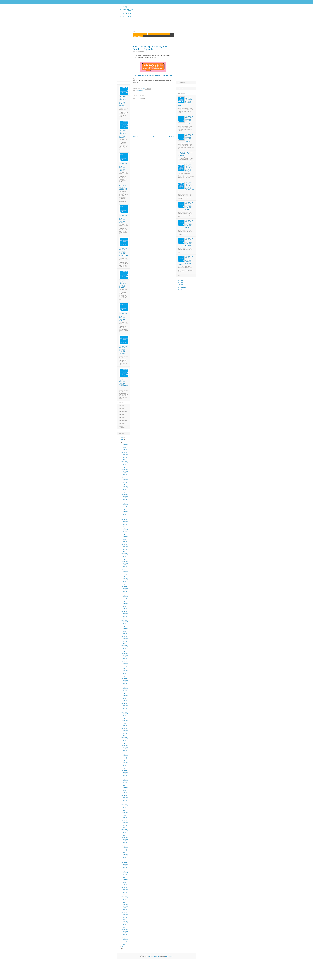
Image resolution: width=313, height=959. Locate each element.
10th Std (135, 34)
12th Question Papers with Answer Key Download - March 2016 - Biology (123, 317)
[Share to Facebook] (150, 89)
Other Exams (160, 34)
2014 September (139, 90)
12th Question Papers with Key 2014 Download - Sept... (124, 782)
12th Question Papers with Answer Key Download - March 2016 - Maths (123, 219)
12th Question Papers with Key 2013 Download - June (124, 447)
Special (135, 36)
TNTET (145, 34)
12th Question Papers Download (126, 11)
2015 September (123, 420)
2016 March (121, 423)
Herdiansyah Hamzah (154, 956)
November (124, 946)
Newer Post (135, 136)
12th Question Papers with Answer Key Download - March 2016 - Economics (123, 350)
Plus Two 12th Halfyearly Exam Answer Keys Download (123, 187)
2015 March (121, 417)
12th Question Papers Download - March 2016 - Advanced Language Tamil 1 (123, 383)
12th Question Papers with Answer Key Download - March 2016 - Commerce (123, 284)
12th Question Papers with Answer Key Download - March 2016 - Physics (123, 134)
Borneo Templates (169, 956)
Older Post (171, 136)
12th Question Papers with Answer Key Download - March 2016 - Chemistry (123, 167)
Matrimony (140, 36)
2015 (122, 439)
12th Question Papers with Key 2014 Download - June (124, 673)
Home (120, 1)
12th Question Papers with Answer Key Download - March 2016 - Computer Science (123, 101)
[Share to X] (148, 89)
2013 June (121, 405)
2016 (122, 437)
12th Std (140, 34)
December (124, 441)
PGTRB (150, 34)
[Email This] (145, 89)
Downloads (166, 34)
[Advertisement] (166, 16)
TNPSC (154, 34)
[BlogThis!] (147, 89)
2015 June (121, 414)
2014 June (121, 408)
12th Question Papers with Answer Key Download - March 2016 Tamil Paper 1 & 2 (123, 252)
